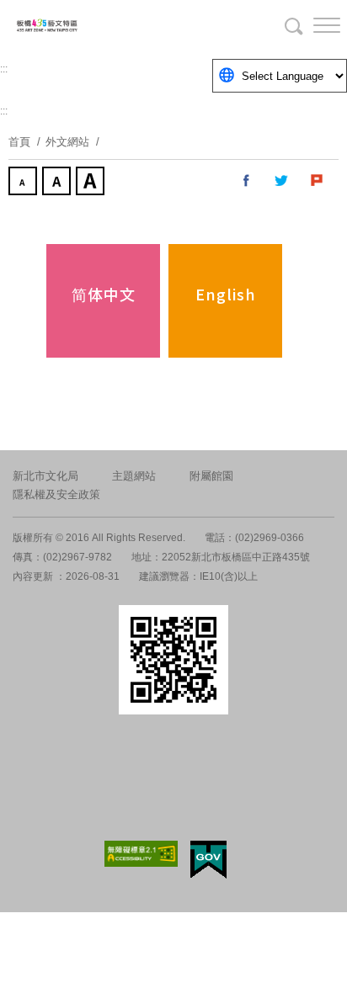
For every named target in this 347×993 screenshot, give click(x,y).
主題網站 (134, 476)
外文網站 (67, 141)
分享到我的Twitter (282, 181)
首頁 (19, 141)
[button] (313, 25)
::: (4, 69)
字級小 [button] (24, 182)
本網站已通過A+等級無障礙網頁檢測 (141, 854)
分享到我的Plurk (317, 181)
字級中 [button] (58, 182)
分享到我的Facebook (246, 181)
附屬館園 (211, 476)
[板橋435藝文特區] (101, 25)
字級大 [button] (91, 182)
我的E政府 (208, 860)
